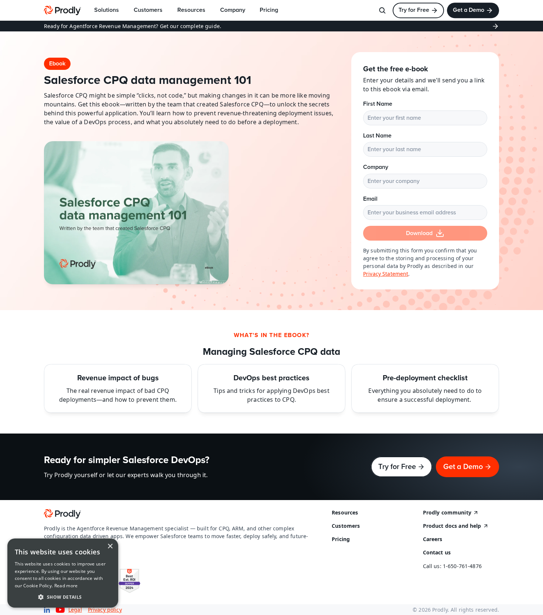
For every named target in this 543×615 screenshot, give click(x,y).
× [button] (110, 546)
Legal (75, 609)
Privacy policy (105, 609)
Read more (66, 585)
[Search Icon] (382, 10)
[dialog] (62, 573)
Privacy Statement (385, 273)
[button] (63, 596)
